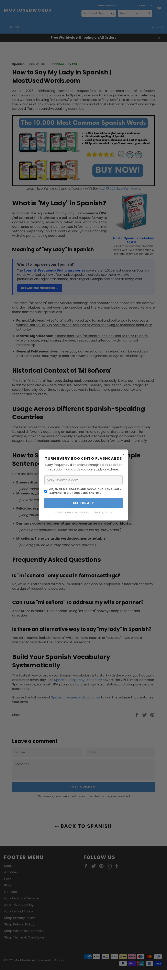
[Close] (123, 454)
